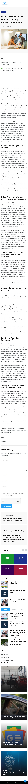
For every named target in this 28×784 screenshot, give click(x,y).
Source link (4, 441)
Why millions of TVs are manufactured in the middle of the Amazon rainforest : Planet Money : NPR (18, 642)
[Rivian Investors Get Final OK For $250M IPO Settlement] (4, 593)
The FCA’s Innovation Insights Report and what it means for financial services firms (13, 772)
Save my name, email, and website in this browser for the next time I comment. (14, 494)
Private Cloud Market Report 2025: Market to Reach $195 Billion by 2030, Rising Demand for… (13, 744)
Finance (4, 11)
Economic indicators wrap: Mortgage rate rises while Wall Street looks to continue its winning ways (18, 633)
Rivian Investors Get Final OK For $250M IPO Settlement (18, 622)
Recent (5, 609)
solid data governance (12, 137)
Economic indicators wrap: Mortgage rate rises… (18, 600)
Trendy (23, 609)
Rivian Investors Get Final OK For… (17, 591)
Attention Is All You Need (20, 106)
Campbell (13, 618)
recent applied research (21, 332)
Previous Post (9, 516)
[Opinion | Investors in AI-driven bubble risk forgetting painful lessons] (4, 584)
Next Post (5, 528)
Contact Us (5, 654)
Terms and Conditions (7, 660)
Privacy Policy (6, 657)
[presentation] (23, 550)
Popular (14, 609)
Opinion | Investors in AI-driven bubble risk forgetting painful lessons (18, 615)
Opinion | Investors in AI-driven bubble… (17, 582)
